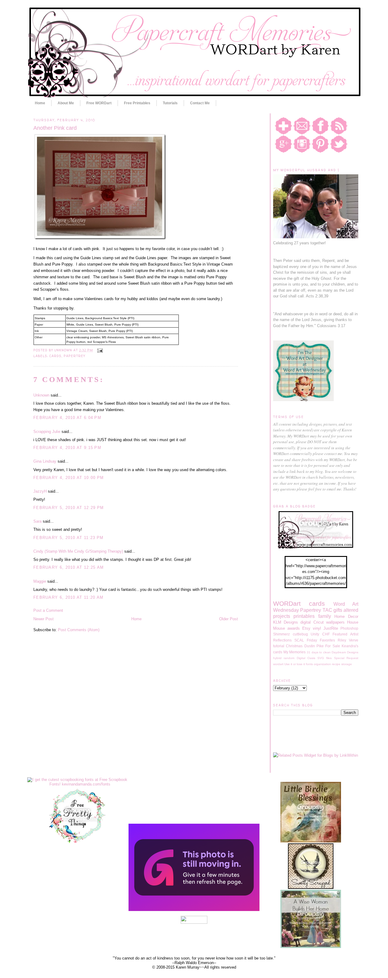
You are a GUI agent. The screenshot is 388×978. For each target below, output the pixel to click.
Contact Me (200, 103)
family (324, 616)
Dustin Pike (314, 646)
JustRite (330, 628)
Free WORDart (99, 103)
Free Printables (137, 103)
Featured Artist (345, 634)
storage (346, 664)
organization (322, 664)
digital (305, 622)
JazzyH (40, 491)
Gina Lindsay (44, 461)
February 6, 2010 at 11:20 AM (68, 597)
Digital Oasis (306, 658)
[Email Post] (99, 350)
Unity (315, 634)
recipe (336, 664)
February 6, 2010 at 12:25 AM (68, 567)
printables (304, 616)
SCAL (299, 640)
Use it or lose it (294, 664)
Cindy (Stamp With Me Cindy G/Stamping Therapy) (78, 551)
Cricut (318, 622)
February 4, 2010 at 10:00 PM (68, 477)
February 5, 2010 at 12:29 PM (68, 507)
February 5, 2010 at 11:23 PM (68, 537)
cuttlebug (300, 634)
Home (40, 103)
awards (293, 628)
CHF (326, 634)
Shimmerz (281, 634)
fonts (309, 664)
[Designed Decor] (194, 909)
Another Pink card (55, 128)
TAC (327, 610)
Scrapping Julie (46, 431)
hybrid (277, 658)
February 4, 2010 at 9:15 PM (67, 447)
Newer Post (43, 619)
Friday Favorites (321, 640)
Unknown (41, 395)
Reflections (282, 640)
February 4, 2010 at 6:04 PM (67, 417)
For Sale (332, 646)
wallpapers (335, 622)
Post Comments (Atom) (78, 630)
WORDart (287, 603)
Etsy (306, 628)
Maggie (39, 581)
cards (55, 356)
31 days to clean (319, 652)
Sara (37, 521)
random (289, 658)
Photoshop (349, 628)
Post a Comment (48, 610)
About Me (66, 103)
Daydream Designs (345, 652)
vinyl (317, 628)
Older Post (228, 619)
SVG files (324, 658)
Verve (353, 640)
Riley (342, 640)
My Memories (294, 652)
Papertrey (74, 356)
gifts (337, 610)
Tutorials (170, 103)
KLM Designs (285, 622)
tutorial (278, 646)
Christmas (294, 646)
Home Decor (346, 616)
